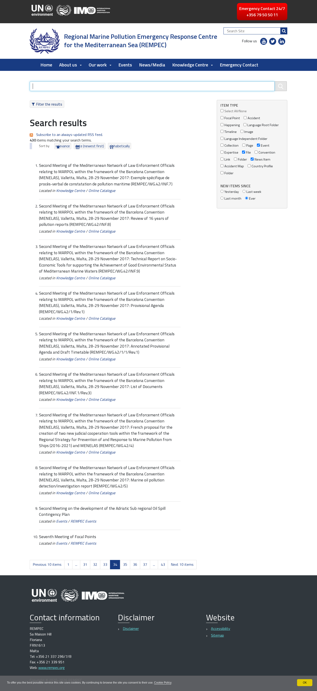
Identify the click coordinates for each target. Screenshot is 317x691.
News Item (262, 159)
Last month (232, 198)
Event (265, 145)
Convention (267, 152)
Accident (254, 118)
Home (46, 64)
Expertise (231, 152)
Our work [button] (98, 64)
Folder (242, 159)
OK (305, 682)
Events (125, 64)
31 (85, 564)
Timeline (230, 131)
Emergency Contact (239, 64)
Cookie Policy (162, 682)
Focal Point (232, 118)
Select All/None (235, 111)
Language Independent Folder (245, 138)
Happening (232, 125)
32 (95, 564)
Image (248, 131)
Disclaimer (131, 628)
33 (105, 564)
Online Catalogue (101, 190)
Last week (253, 191)
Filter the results (49, 104)
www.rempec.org (51, 667)
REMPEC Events (83, 521)
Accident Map (234, 166)
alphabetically (119, 146)
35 (125, 564)
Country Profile (262, 166)
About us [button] (68, 64)
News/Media (152, 64)
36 (135, 564)
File (248, 152)
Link (227, 159)
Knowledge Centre (70, 190)
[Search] (283, 30)
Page (249, 145)
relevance (63, 146)
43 (163, 564)
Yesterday (231, 191)
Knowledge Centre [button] (190, 64)
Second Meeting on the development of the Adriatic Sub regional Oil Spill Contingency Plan (102, 511)
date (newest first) (89, 146)
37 (145, 564)
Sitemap (217, 635)
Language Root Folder (263, 125)
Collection (231, 145)
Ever (252, 198)
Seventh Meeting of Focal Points (67, 536)
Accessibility (220, 628)
